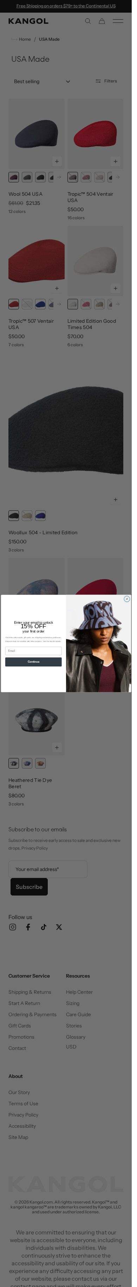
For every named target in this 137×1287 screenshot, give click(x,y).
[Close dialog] (127, 599)
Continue (33, 662)
